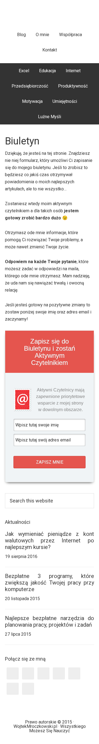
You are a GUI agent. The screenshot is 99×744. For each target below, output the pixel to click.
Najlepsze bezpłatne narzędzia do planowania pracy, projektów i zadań (49, 621)
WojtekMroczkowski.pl (49, 16)
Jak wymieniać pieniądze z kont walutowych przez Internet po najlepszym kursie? (49, 540)
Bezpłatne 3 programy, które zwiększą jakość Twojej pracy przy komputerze (49, 582)
